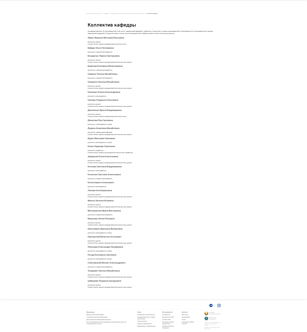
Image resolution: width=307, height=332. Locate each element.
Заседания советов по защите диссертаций (146, 318)
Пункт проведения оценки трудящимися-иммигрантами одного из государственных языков (106, 323)
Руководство (166, 315)
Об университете (167, 312)
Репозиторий (186, 317)
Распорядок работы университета (168, 323)
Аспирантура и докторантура (145, 315)
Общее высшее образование (95, 315)
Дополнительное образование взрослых (98, 319)
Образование (90, 312)
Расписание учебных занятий (188, 323)
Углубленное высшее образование (96, 317)
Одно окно (185, 315)
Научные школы (142, 321)
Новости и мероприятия (144, 324)
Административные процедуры (168, 327)
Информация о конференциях (146, 326)
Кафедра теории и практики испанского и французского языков (128, 13)
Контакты (185, 312)
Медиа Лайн (207, 328)
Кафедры (106, 13)
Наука (139, 312)
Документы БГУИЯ (168, 317)
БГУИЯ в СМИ (166, 319)
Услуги (184, 319)
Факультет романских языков (94, 13)
